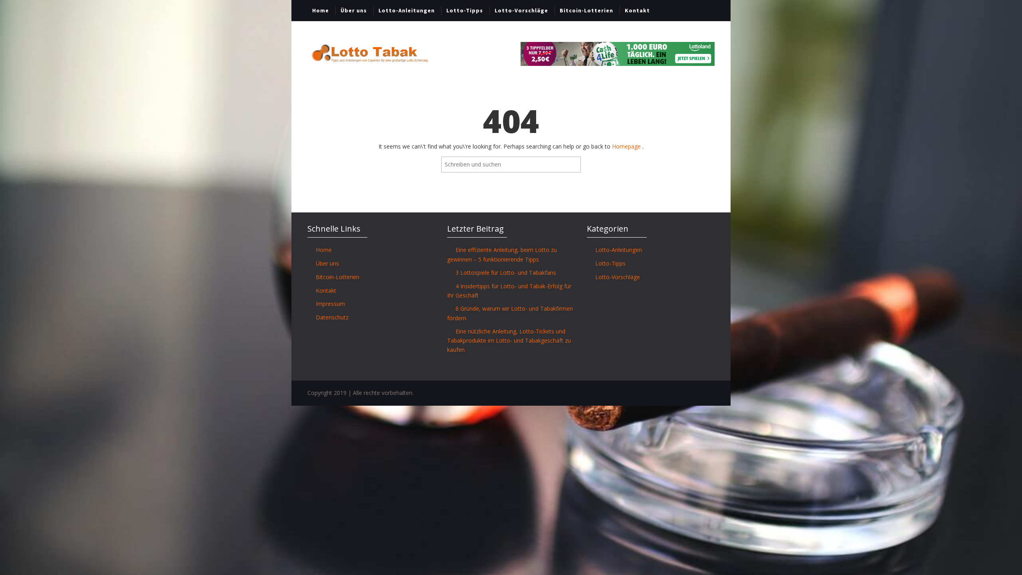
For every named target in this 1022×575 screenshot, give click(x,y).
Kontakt (637, 10)
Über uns (354, 10)
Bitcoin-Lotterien (586, 10)
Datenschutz (332, 317)
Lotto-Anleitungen (406, 10)
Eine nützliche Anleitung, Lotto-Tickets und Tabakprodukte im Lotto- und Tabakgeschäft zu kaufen (509, 340)
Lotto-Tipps (464, 10)
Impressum (330, 303)
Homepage (627, 146)
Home (320, 10)
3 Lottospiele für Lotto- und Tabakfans (506, 272)
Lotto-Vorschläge (521, 10)
